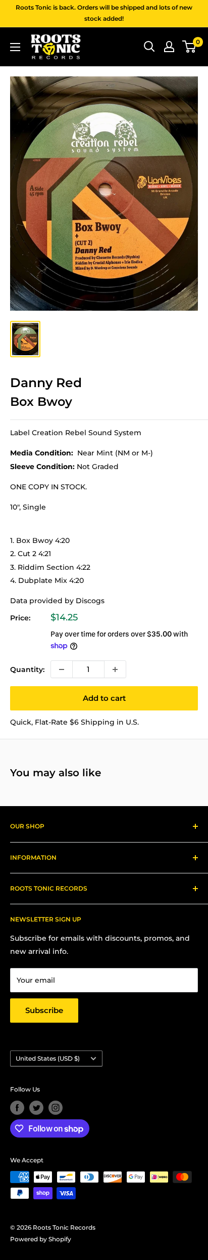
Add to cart (104, 698)
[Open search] (149, 46)
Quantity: (27, 669)
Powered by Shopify (40, 1239)
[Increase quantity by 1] (115, 669)
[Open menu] (15, 47)
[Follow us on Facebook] (17, 1108)
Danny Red (46, 382)
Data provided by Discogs (57, 600)
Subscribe (44, 1010)
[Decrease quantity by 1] (61, 669)
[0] (189, 46)
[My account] (169, 46)
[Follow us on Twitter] (36, 1108)
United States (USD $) (48, 1058)
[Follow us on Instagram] (55, 1108)
